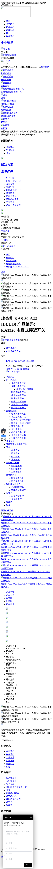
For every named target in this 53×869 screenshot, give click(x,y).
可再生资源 (11, 196)
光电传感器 (6, 80)
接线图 (9, 601)
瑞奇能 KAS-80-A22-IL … (17, 267)
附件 (8, 505)
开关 (3, 98)
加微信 (26, 369)
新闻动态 (10, 30)
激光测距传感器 (18, 435)
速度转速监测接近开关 (11, 92)
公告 (8, 153)
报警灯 (4, 122)
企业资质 (10, 757)
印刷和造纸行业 (13, 190)
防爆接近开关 (17, 398)
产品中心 (10, 27)
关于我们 (10, 24)
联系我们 (10, 36)
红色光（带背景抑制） (21, 420)
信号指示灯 (16, 499)
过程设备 (10, 184)
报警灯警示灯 (17, 496)
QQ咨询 (4, 240)
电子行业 (10, 178)
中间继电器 (16, 466)
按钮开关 (15, 459)
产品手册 (10, 604)
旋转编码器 (6, 110)
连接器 (4, 128)
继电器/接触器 (7, 104)
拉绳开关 (15, 450)
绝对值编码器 (17, 481)
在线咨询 (10, 369)
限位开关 (15, 453)
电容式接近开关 (13, 264)
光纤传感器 (16, 429)
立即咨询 (5, 231)
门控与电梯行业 (13, 181)
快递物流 (10, 193)
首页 (8, 21)
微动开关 (15, 456)
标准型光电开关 (18, 417)
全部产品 (10, 377)
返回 (3, 272)
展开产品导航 (7, 510)
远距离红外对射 (18, 438)
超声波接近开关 (18, 395)
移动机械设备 (12, 199)
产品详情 (10, 592)
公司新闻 (10, 147)
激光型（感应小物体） (21, 423)
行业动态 (10, 150)
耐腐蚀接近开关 (18, 408)
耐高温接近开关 (18, 401)
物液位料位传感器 (24, 389)
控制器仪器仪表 (8, 116)
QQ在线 (18, 369)
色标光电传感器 (18, 414)
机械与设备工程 (13, 205)
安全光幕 (5, 86)
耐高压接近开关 (18, 392)
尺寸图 (9, 598)
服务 (8, 33)
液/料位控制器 (17, 487)
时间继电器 (16, 469)
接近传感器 (6, 73)
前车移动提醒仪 (18, 490)
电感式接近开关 (18, 383)
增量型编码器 (17, 478)
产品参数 (10, 595)
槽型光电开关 (17, 426)
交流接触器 (16, 472)
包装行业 (10, 187)
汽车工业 (10, 202)
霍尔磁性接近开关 (19, 405)
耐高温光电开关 (18, 432)
